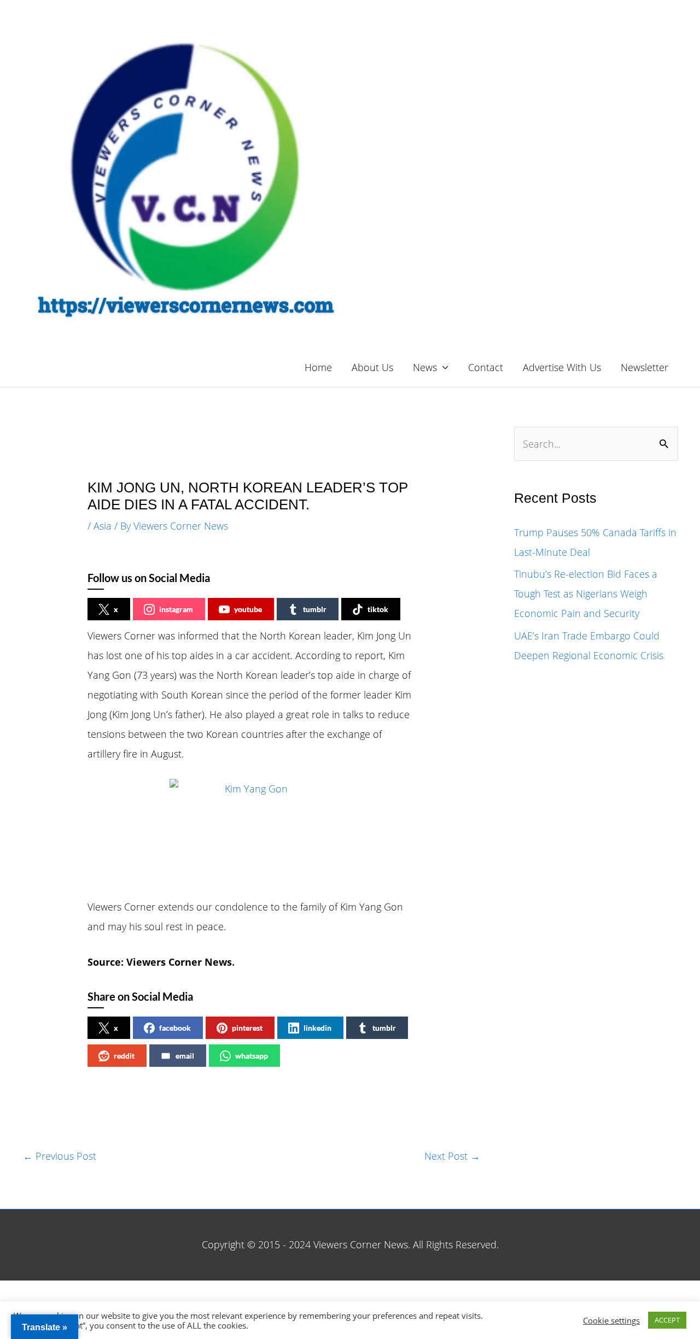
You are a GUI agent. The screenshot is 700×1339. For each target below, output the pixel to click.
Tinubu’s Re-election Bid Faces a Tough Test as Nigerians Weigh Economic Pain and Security (585, 593)
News (425, 367)
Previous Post (59, 1155)
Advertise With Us (562, 367)
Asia (103, 525)
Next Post (452, 1155)
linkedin (317, 1027)
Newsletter (644, 367)
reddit (124, 1055)
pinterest (247, 1027)
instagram (176, 609)
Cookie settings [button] (611, 1320)
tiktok (378, 609)
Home (318, 367)
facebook (175, 1027)
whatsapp (251, 1055)
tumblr (314, 609)
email (185, 1055)
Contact (485, 367)
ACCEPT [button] (667, 1320)
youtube (248, 609)
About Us (372, 367)
